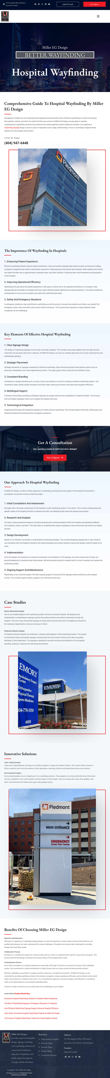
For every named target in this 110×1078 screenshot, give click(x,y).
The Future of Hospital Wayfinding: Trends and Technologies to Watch (30, 1018)
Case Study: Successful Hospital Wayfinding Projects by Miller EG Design (32, 1013)
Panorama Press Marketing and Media (21, 1074)
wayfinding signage (11, 128)
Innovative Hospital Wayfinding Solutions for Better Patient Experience (30, 999)
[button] (98, 16)
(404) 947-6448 (16, 143)
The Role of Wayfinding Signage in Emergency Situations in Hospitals (30, 1003)
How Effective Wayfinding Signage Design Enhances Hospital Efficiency (31, 1008)
